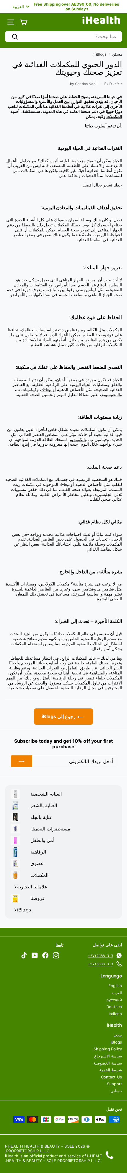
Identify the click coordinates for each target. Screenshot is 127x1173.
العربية (116, 992)
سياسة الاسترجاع (108, 1056)
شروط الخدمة (110, 1069)
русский (114, 999)
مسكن (117, 54)
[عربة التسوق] (23, 22)
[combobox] (63, 36)
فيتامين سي (86, 289)
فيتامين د (69, 329)
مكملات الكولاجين (54, 583)
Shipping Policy (108, 1049)
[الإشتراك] (21, 761)
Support (114, 1083)
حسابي (116, 1090)
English (115, 985)
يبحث (117, 1035)
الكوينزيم (77, 439)
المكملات (114, 116)
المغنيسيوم (110, 394)
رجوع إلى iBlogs (59, 716)
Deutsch (114, 1006)
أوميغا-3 (48, 389)
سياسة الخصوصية (107, 1063)
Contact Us (111, 1077)
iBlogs (101, 54)
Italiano (115, 1013)
